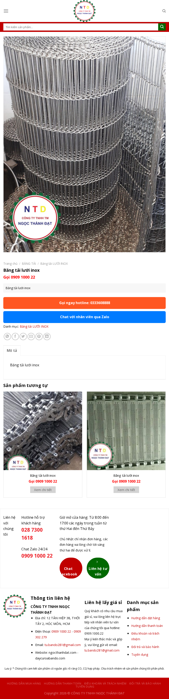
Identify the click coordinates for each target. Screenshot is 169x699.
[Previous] (3, 446)
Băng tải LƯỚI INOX (54, 263)
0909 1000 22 (61, 631)
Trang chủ (10, 263)
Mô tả (12, 350)
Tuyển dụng (85, 686)
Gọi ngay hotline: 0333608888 (84, 302)
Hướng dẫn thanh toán (62, 683)
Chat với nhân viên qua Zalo (84, 316)
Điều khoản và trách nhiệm (105, 683)
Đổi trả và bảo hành (145, 683)
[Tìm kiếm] (164, 11)
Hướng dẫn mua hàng (24, 683)
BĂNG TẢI (29, 263)
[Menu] (6, 10)
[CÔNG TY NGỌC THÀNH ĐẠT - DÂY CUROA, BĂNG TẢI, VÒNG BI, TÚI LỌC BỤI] (84, 11)
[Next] (165, 446)
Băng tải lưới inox (43, 475)
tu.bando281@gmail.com (62, 645)
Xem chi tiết (43, 489)
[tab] (12, 350)
